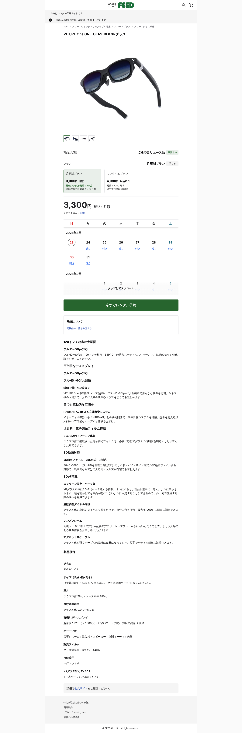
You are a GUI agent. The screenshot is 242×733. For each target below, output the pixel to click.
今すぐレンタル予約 (121, 305)
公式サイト (81, 688)
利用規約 (68, 707)
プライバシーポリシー (75, 712)
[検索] (184, 5)
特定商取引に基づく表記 (76, 702)
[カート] (191, 5)
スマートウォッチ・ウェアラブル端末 (91, 26)
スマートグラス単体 (144, 26)
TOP (66, 26)
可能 (82, 213)
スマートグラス (122, 26)
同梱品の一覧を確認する (79, 328)
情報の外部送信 (71, 717)
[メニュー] (50, 5)
